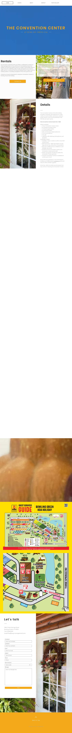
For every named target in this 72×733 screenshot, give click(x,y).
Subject (6, 653)
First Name (7, 639)
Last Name (7, 643)
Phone (6, 657)
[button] (16, 182)
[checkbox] (4, 182)
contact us (57, 161)
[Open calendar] (29, 664)
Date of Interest (8, 662)
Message (7, 667)
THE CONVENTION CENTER (36, 28)
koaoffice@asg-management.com (15, 633)
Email (6, 648)
